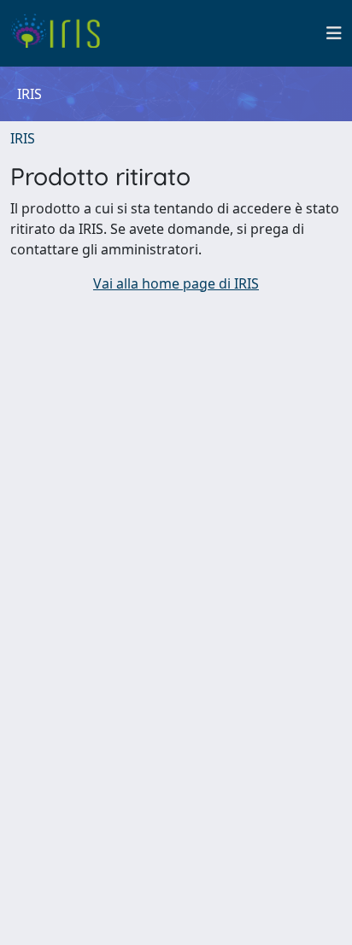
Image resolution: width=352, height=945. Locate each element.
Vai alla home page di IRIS (176, 283)
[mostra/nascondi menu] (334, 33)
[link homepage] (62, 33)
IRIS (22, 138)
